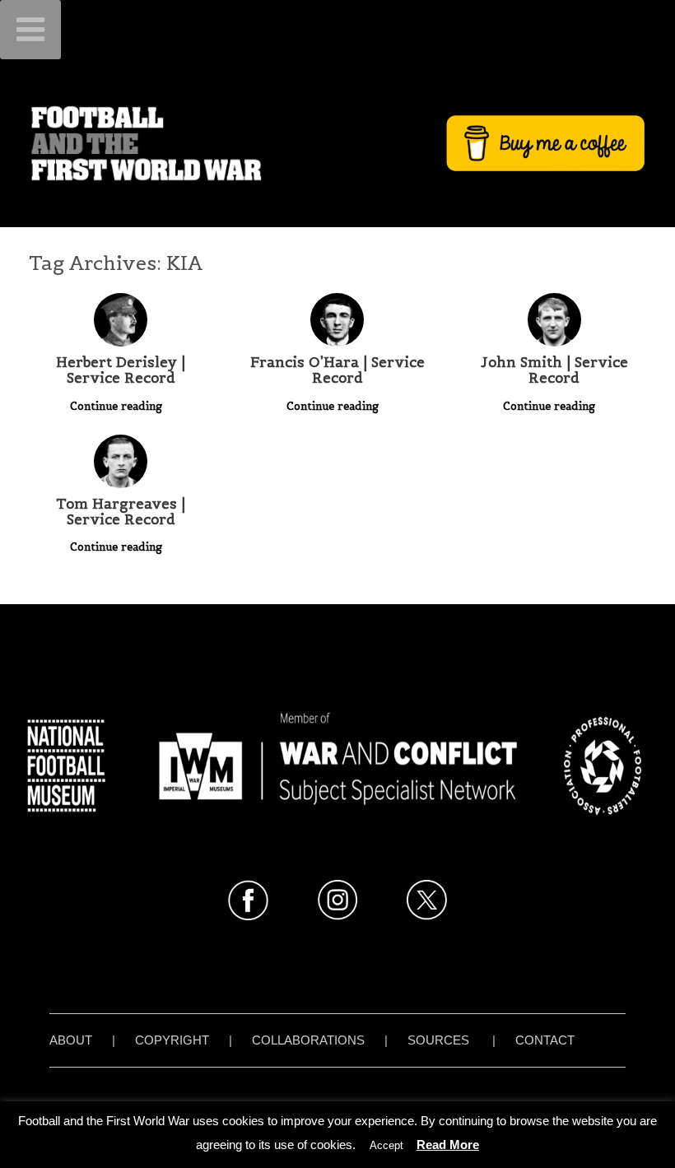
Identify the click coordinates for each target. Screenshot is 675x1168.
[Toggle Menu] (30, 29)
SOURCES (438, 1040)
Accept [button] (386, 1145)
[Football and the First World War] (337, 143)
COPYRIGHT (172, 1040)
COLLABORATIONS (308, 1040)
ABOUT (70, 1040)
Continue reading (117, 406)
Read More (448, 1145)
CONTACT (545, 1040)
